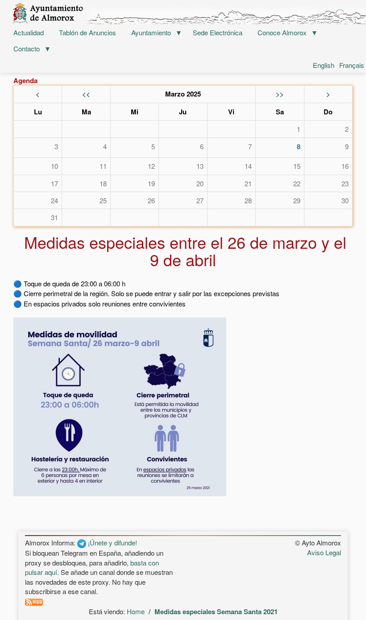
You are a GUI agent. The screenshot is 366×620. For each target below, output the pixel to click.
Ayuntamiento (151, 32)
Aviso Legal (324, 552)
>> (280, 94)
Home (136, 611)
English (323, 65)
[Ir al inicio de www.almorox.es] (183, 13)
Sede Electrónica (217, 32)
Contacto (26, 48)
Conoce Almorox (282, 32)
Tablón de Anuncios (87, 32)
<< (86, 94)
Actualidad (28, 32)
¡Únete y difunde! (111, 542)
